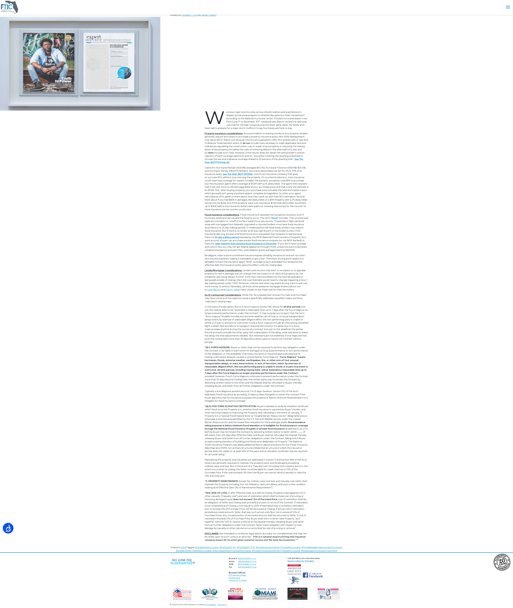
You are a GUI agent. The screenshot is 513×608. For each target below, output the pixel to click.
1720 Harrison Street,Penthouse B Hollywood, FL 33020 (238, 577)
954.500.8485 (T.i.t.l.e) (247, 558)
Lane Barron (214, 289)
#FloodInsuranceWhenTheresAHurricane (278, 547)
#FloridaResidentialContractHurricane (321, 547)
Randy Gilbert (208, 15)
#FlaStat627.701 (227, 547)
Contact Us (222, 605)
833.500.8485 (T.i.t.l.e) (247, 567)
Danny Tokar (233, 289)
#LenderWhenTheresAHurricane (193, 550)
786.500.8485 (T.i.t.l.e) (247, 561)
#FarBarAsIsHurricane (206, 547)
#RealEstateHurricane (313, 550)
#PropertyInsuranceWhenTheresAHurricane (276, 550)
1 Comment (331, 550)
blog (183, 547)
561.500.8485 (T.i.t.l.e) (247, 564)
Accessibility (210, 605)
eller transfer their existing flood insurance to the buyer (246, 243)
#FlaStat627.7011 (246, 547)
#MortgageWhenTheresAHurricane (231, 550)
